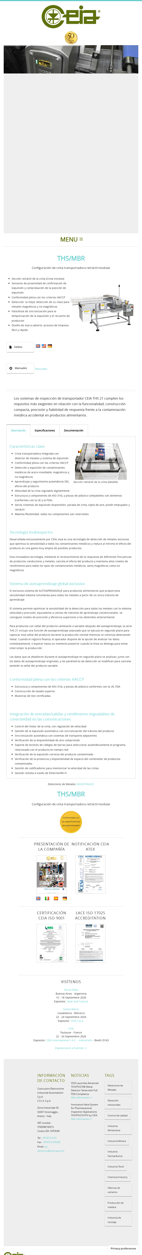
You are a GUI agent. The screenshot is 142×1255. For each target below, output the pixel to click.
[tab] (18, 430)
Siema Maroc (71, 1009)
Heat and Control (77, 1001)
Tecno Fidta (71, 989)
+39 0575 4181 (49, 1138)
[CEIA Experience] (71, 37)
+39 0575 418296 (51, 1142)
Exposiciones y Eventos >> (71, 1048)
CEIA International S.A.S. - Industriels (69, 1040)
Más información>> (81, 1097)
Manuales (41, 369)
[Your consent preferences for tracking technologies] (123, 1248)
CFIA (71, 1028)
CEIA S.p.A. (77, 1021)
